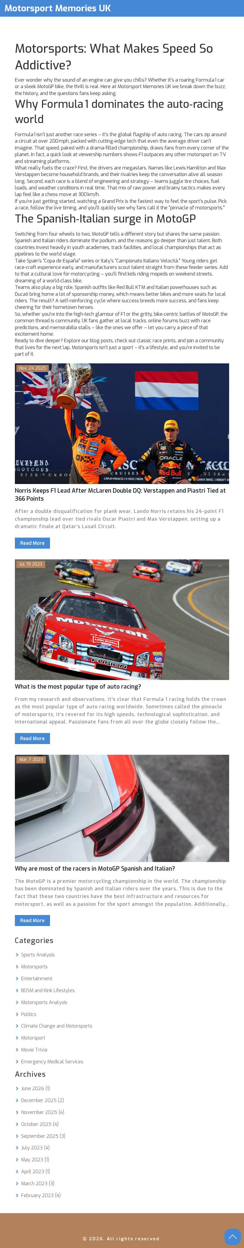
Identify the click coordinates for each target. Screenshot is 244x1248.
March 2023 (37, 1183)
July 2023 (35, 1148)
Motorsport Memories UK (57, 8)
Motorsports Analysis (44, 1002)
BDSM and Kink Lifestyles (48, 990)
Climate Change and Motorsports (56, 1026)
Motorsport (33, 1038)
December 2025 (42, 1100)
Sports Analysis (38, 955)
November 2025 (42, 1112)
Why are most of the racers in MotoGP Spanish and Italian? (95, 868)
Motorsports (34, 967)
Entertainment (36, 978)
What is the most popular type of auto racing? (78, 686)
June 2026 (35, 1088)
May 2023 (35, 1160)
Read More (32, 543)
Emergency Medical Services (52, 1062)
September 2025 (43, 1136)
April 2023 (35, 1171)
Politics (28, 1014)
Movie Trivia (34, 1050)
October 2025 (40, 1124)
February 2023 (41, 1195)
